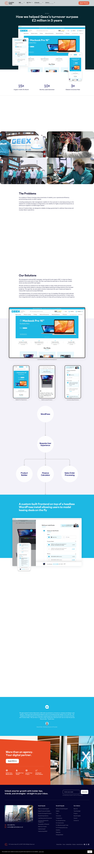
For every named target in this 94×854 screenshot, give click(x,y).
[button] (22, 3)
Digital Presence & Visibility (44, 811)
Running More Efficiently (43, 824)
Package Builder (59, 834)
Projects (76, 813)
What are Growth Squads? (62, 808)
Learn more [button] (41, 851)
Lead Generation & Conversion (45, 818)
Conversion (58, 815)
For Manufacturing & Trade (62, 825)
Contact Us (76, 820)
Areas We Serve (79, 844)
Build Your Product (42, 826)
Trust (57, 813)
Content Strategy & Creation (44, 813)
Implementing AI (41, 829)
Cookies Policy (69, 844)
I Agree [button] (89, 851)
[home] (9, 3)
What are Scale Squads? (43, 808)
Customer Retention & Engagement (43, 821)
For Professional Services (61, 827)
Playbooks (58, 832)
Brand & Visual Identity (43, 815)
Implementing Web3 (42, 831)
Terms (64, 844)
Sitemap (74, 844)
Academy (58, 830)
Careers (75, 818)
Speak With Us (84, 3)
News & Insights (77, 815)
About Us (76, 808)
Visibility (57, 811)
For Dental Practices (60, 820)
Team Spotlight (77, 811)
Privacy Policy (59, 844)
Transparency (59, 818)
